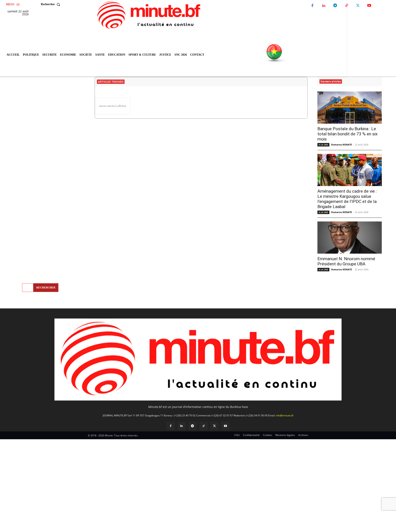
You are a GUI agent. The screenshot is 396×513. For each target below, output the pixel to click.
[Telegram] (335, 5)
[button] (51, 4)
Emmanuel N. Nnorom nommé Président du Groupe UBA (346, 261)
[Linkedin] (323, 5)
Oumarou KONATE (341, 144)
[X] (357, 5)
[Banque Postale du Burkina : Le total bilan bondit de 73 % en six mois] (349, 107)
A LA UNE (323, 144)
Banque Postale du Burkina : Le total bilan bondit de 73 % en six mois (347, 134)
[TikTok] (346, 5)
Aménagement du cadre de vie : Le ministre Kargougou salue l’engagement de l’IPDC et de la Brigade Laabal (347, 199)
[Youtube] (369, 5)
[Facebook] (312, 5)
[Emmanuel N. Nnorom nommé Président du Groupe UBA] (349, 237)
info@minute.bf (284, 415)
